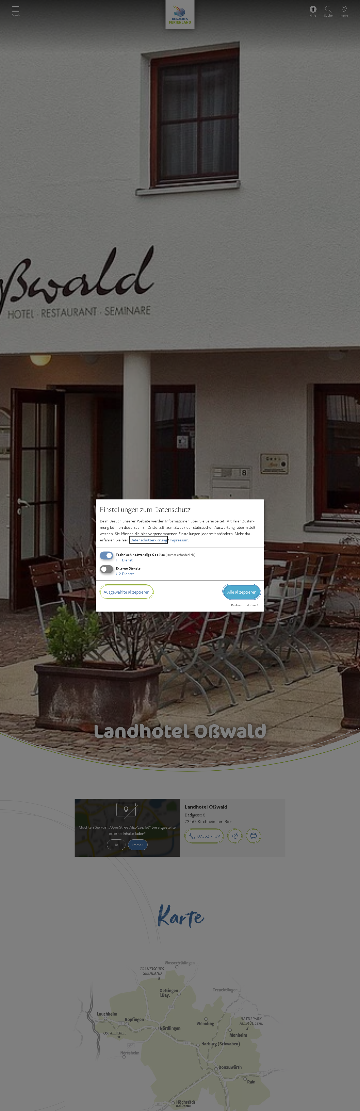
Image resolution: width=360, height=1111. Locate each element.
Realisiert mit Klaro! (244, 605)
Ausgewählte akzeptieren (126, 591)
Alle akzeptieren (241, 591)
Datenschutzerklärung (148, 539)
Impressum (179, 539)
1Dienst (124, 559)
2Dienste (125, 573)
